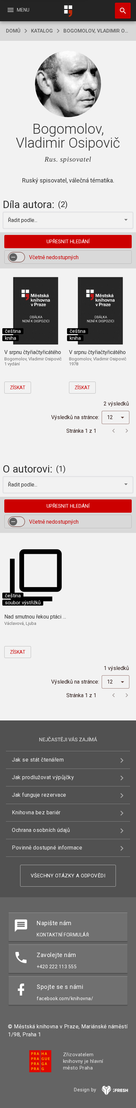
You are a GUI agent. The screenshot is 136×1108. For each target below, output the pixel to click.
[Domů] (68, 11)
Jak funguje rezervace (39, 795)
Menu (18, 10)
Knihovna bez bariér (36, 812)
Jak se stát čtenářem (38, 760)
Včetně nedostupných (54, 257)
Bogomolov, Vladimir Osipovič (96, 31)
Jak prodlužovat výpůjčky (43, 777)
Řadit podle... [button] (23, 220)
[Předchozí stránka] (113, 430)
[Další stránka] (126, 430)
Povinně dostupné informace (47, 848)
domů (13, 31)
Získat (17, 387)
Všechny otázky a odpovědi (68, 876)
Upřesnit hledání (68, 242)
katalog (42, 31)
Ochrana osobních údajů (41, 830)
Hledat (120, 11)
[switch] (16, 257)
